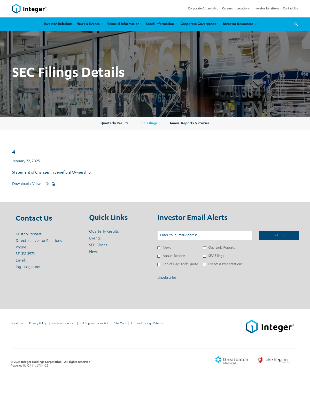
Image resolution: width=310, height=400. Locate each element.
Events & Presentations (225, 264)
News (100, 252)
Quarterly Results (110, 232)
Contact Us (290, 8)
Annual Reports (174, 256)
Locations (243, 8)
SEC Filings (104, 245)
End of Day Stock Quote (180, 264)
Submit (279, 236)
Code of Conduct (63, 324)
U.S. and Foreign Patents (147, 324)
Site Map (119, 324)
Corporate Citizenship (203, 8)
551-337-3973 (25, 254)
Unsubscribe (166, 278)
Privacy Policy (37, 324)
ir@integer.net (28, 267)
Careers (227, 8)
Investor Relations (266, 8)
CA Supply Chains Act (94, 324)
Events (101, 239)
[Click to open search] (295, 24)
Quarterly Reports (221, 248)
